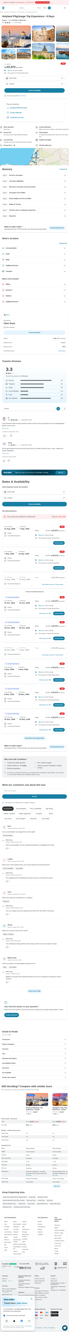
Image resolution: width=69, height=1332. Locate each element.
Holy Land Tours (31, 1200)
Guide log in (37, 1283)
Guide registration (39, 1281)
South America (8, 1234)
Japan (15, 1221)
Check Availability (34, 90)
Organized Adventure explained (24, 1280)
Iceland (24, 1221)
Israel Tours (41, 1200)
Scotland (24, 1239)
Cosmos (40, 1224)
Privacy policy (28, 1326)
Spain (23, 1241)
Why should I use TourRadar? (7, 1295)
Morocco (6, 1239)
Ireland (24, 1224)
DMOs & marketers (39, 1295)
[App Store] (54, 1312)
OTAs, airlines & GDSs (40, 1297)
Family (56, 1251)
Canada (24, 1246)
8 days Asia (32, 1197)
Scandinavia (25, 1229)
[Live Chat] (65, 1328)
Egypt (6, 1237)
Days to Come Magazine (9, 1289)
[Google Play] (54, 1315)
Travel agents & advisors (41, 1291)
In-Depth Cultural (59, 1240)
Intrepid (40, 1229)
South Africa (7, 1242)
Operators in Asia (42, 1197)
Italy (23, 1226)
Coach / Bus (57, 1243)
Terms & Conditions (49, 1327)
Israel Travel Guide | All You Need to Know (15, 1197)
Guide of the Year (39, 1278)
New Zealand (17, 1224)
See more (29, 1175)
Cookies (39, 1327)
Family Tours (22, 1203)
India (5, 1250)
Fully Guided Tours (42, 1203)
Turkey (24, 1244)
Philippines (16, 1226)
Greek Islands (17, 1254)
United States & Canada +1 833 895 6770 (58, 1283)
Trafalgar (40, 1234)
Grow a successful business (26, 1295)
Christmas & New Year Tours (22, 1207)
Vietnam (15, 1234)
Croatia (15, 1237)
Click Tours (9, 840)
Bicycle (56, 1227)
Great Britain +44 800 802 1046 (58, 1287)
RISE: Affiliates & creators (41, 1293)
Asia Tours (50, 1200)
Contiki (40, 1221)
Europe (6, 1229)
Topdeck (40, 1232)
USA (23, 1252)
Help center (54, 1281)
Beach (56, 1248)
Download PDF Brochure (18, 108)
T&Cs (22, 1326)
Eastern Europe (17, 1244)
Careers (7, 1281)
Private (56, 1253)
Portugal (24, 1232)
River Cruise (57, 1235)
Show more (5, 428)
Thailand (15, 1232)
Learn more (61, 351)
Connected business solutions (24, 1284)
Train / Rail (57, 1246)
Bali (5, 1245)
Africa (6, 1221)
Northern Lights (58, 1233)
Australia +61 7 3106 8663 (58, 1290)
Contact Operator (16, 113)
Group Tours (31, 1203)
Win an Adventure (7, 1291)
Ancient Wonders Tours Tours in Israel (13, 1200)
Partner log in (38, 1299)
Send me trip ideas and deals (15, 1315)
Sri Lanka (16, 1229)
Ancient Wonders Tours (9, 1203)
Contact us (54, 1278)
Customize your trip (16, 117)
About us (4, 1278)
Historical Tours (7, 1207)
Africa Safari (57, 1238)
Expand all (63, 169)
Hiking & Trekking (59, 1230)
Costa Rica (25, 1249)
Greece (15, 1251)
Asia (5, 1224)
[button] (34, 70)
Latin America (8, 1232)
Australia (6, 1226)
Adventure (57, 1225)
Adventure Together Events (26, 1287)
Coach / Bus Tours (55, 1203)
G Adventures (41, 1226)
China (6, 1247)
